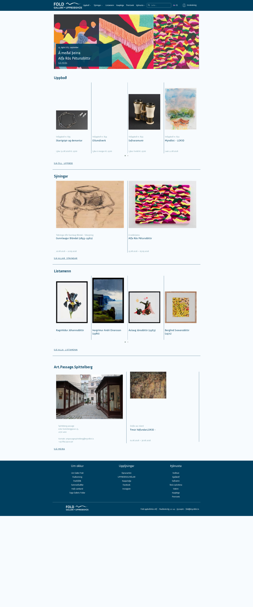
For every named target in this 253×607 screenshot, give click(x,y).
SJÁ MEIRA (62, 63)
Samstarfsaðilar (77, 485)
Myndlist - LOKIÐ (174, 140)
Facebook (126, 485)
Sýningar (97, 5)
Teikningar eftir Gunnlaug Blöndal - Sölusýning (74, 235)
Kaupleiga (120, 5)
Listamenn (109, 5)
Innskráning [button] (191, 5)
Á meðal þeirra (134, 235)
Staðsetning (77, 477)
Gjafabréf (175, 477)
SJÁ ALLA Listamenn (65, 350)
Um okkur (77, 466)
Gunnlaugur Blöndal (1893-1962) (74, 238)
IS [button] (175, 5)
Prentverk (130, 5)
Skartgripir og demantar (69, 140)
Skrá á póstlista (176, 485)
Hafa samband (77, 489)
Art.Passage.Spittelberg (73, 367)
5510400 (180, 509)
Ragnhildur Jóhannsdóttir (70, 330)
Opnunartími (126, 473)
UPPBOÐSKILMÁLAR (126, 477)
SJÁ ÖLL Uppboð (63, 163)
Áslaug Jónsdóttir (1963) (142, 330)
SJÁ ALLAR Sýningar (65, 258)
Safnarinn (176, 481)
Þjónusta (139, 5)
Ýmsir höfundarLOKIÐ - (143, 429)
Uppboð (86, 5)
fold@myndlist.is (192, 509)
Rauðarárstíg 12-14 (167, 509)
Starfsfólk (77, 481)
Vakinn (176, 489)
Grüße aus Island (137, 426)
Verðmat (175, 473)
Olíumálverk (99, 140)
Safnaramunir (136, 140)
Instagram (126, 489)
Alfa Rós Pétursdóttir (140, 238)
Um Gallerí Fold (77, 473)
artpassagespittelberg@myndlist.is (80, 439)
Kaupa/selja (126, 481)
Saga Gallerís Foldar (77, 493)
